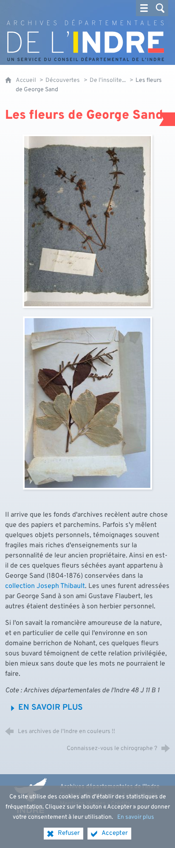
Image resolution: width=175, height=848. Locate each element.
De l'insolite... (108, 80)
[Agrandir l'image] (87, 221)
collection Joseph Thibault (45, 586)
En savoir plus (135, 817)
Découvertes (62, 80)
